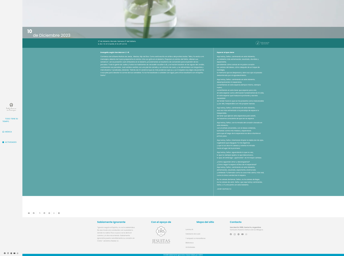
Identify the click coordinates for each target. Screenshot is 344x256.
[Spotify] (11, 253)
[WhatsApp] (17, 253)
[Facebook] (4, 253)
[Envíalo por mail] (28, 213)
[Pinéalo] (49, 213)
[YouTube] (14, 253)
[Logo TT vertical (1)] (11, 107)
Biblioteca (190, 243)
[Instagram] (8, 253)
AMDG (200, 255)
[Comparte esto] (33, 213)
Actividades (190, 247)
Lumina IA (189, 229)
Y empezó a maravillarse (195, 238)
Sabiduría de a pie (193, 234)
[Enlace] (161, 235)
